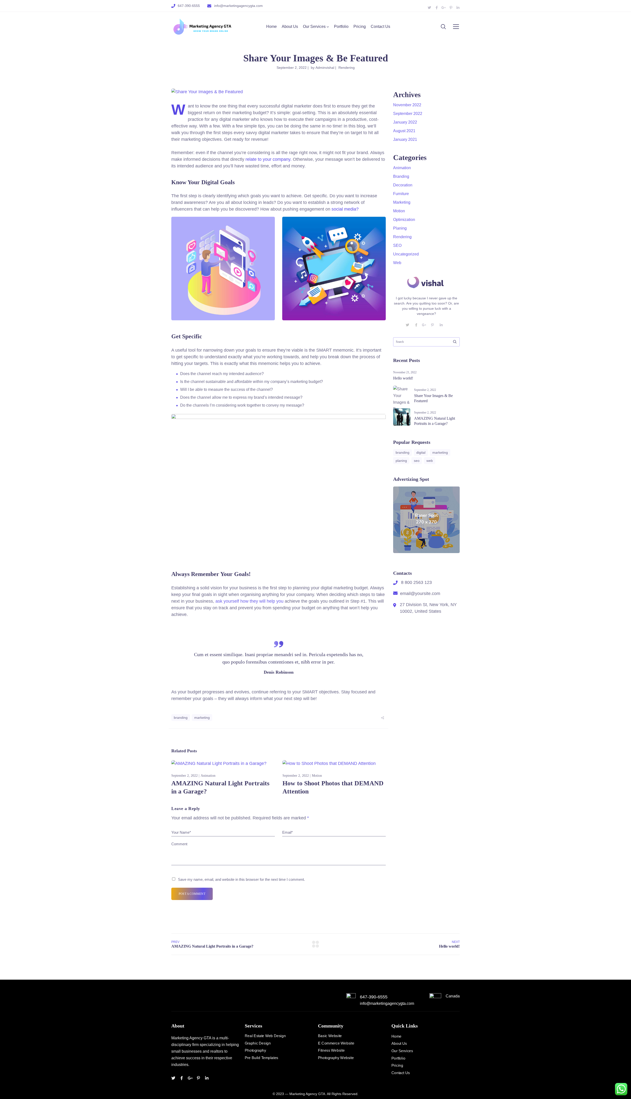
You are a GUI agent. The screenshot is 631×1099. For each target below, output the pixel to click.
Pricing (359, 26)
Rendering (346, 68)
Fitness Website (331, 1050)
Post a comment (192, 894)
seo (417, 461)
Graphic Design (258, 1043)
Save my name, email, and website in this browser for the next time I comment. (241, 879)
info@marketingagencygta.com (238, 6)
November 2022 (407, 105)
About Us (290, 26)
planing (401, 461)
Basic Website (330, 1036)
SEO (397, 245)
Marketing (401, 202)
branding (181, 718)
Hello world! (403, 378)
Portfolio (341, 26)
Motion (317, 775)
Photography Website (336, 1058)
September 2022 (407, 113)
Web (397, 263)
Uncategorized (406, 254)
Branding (401, 176)
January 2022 (405, 122)
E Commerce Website (336, 1043)
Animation (208, 775)
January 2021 (405, 139)
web (429, 461)
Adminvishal (325, 68)
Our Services (314, 26)
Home (271, 26)
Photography (255, 1050)
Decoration (402, 185)
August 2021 (404, 131)
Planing (400, 228)
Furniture (401, 194)
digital (420, 452)
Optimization (404, 219)
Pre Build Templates (261, 1058)
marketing (202, 718)
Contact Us (380, 26)
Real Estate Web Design (265, 1036)
